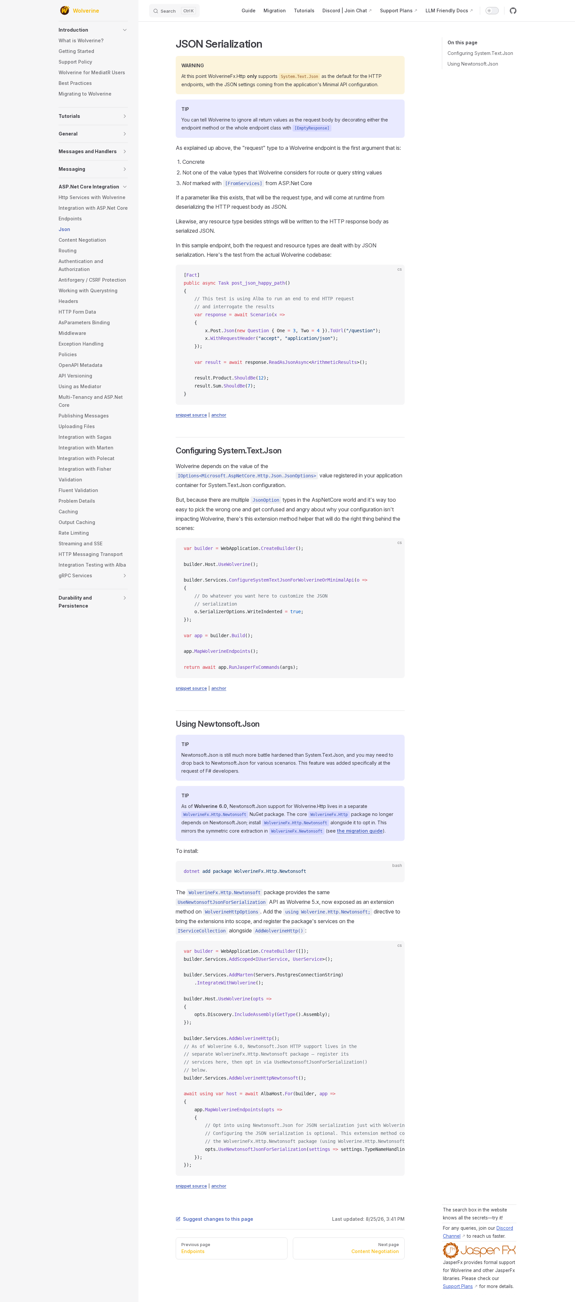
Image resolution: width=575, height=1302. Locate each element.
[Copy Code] (394, 275)
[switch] (492, 10)
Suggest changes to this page (218, 1219)
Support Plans (458, 1286)
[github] (513, 11)
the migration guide (360, 831)
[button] (93, 30)
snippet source (191, 414)
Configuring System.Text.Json (480, 53)
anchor (218, 414)
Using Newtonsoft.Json (473, 64)
